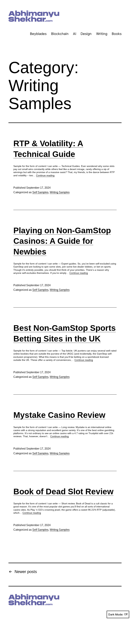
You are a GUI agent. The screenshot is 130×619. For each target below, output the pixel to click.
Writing (101, 34)
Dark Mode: (115, 614)
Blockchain (60, 34)
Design (86, 34)
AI (74, 34)
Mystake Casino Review (59, 415)
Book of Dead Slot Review (63, 491)
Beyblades (38, 34)
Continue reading (45, 175)
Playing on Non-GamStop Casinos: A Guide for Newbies (62, 241)
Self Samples (40, 192)
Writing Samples (60, 192)
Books (117, 34)
